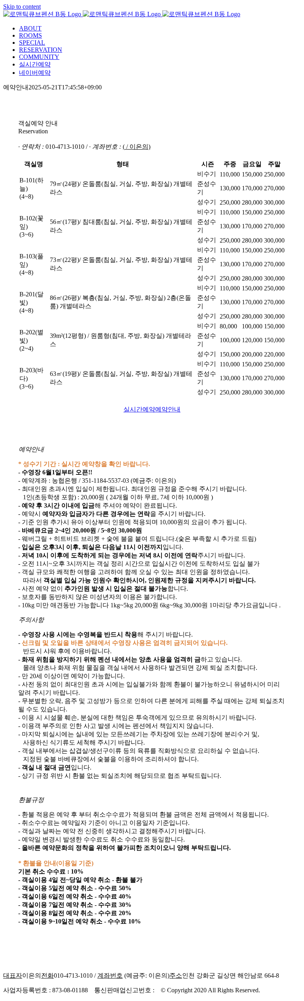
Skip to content (22, 6)
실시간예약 (139, 409)
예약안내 (167, 409)
